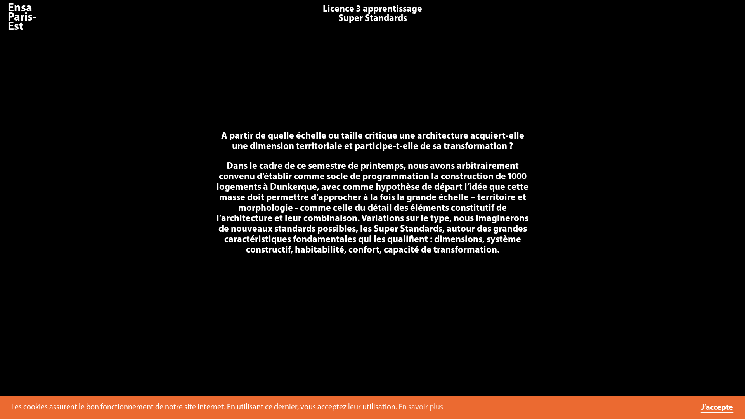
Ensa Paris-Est (22, 17)
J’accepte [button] (717, 408)
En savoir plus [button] (420, 407)
